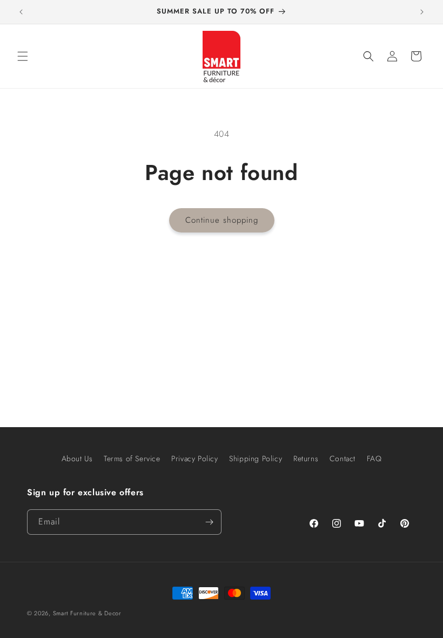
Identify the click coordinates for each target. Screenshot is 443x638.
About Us (77, 458)
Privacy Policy (194, 458)
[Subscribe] (209, 522)
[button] (23, 56)
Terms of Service (132, 458)
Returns (305, 458)
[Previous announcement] (21, 12)
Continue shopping (221, 220)
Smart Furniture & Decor (87, 613)
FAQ (374, 458)
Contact (342, 458)
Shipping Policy (255, 458)
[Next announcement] (422, 12)
